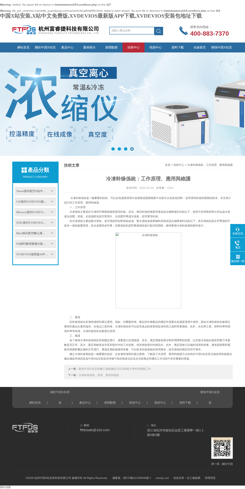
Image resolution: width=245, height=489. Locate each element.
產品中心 (67, 47)
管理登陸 (210, 478)
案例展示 (89, 47)
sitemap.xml (162, 478)
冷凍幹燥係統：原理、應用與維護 (99, 375)
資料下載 (178, 47)
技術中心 (133, 47)
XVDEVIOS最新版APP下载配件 (36, 254)
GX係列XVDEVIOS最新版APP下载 (36, 201)
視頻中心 (155, 47)
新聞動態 (111, 47)
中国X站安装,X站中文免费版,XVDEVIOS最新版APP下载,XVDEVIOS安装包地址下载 (101, 16)
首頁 (167, 165)
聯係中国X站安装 (221, 49)
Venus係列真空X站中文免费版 (35, 191)
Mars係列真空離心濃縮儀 (32, 233)
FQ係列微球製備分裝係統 (32, 243)
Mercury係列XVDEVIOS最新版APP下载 (36, 212)
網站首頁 (23, 47)
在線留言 (200, 47)
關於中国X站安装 (45, 49)
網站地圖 (5, 487)
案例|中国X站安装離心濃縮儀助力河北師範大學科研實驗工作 (115, 368)
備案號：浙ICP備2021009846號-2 (131, 478)
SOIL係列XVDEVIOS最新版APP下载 (36, 222)
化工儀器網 (193, 478)
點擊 (52, 191)
